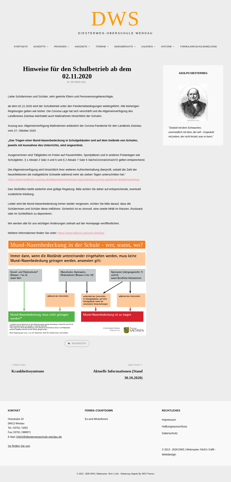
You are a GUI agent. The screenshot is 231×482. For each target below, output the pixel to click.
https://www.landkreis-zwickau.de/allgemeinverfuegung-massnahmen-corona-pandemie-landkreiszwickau (74, 179)
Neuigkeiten (79, 343)
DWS (115, 18)
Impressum (169, 419)
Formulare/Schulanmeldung (198, 46)
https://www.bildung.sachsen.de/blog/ (81, 233)
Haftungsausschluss (174, 426)
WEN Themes (148, 474)
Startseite (21, 46)
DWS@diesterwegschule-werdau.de (39, 436)
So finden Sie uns (19, 446)
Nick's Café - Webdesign (119, 474)
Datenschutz (170, 433)
